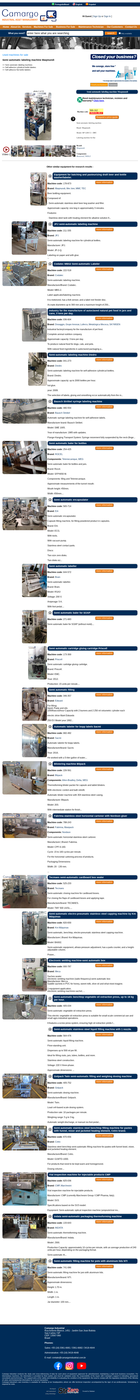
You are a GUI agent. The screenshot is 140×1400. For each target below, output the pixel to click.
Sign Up (97, 16)
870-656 (59, 1137)
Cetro (57, 1142)
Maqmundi (81, 148)
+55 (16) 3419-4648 (69, 1353)
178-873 (59, 183)
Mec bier (70, 188)
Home (6, 27)
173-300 (59, 654)
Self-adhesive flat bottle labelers (18, 70)
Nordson (66, 832)
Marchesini (66, 1185)
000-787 (59, 966)
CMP (57, 1185)
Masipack (69, 827)
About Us (16, 27)
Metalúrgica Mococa (98, 324)
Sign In (107, 16)
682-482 (59, 733)
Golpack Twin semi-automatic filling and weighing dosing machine (93, 1076)
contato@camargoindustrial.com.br (69, 1357)
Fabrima (59, 827)
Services (26, 27)
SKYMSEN (114, 324)
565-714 (59, 506)
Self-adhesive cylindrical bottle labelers (20, 67)
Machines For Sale (43, 27)
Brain (57, 577)
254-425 (59, 449)
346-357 (59, 696)
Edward (59, 701)
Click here (99, 101)
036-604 (59, 319)
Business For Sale (65, 27)
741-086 (59, 1267)
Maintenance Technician (91, 27)
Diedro (58, 366)
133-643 (59, 1223)
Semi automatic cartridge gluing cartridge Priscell (78, 648)
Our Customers (115, 27)
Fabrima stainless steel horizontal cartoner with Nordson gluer (90, 816)
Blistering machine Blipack (69, 764)
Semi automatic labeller (63, 566)
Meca (57, 971)
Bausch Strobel (62, 413)
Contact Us (131, 27)
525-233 (59, 883)
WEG (80, 459)
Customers (113, 85)
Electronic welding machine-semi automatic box (77, 960)
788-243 (59, 822)
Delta (78, 780)
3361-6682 (77, 1348)
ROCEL (59, 454)
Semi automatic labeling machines (18, 65)
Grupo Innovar (72, 324)
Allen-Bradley (68, 780)
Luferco (84, 324)
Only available (126, 33)
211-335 (59, 230)
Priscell (58, 659)
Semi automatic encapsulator (71, 499)
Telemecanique (69, 459)
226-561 (59, 770)
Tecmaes (59, 888)
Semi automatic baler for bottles (68, 443)
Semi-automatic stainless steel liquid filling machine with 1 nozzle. (93, 1029)
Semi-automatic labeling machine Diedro (73, 354)
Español (92, 4)
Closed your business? (99, 85)
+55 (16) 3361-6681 (60, 1348)
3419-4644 (89, 1348)
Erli (56, 511)
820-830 (59, 923)
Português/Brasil (62, 4)
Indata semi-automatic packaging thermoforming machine (88, 1216)
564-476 (59, 1036)
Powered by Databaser (89, 1391)
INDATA (59, 1228)
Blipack (58, 775)
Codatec (59, 275)
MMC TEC (81, 188)
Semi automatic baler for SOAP (72, 612)
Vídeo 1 (6, 154)
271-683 (59, 619)
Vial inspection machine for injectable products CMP (79, 1174)
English (79, 4)
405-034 (59, 1006)
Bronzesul (80, 156)
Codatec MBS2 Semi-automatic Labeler (77, 263)
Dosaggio (60, 324)
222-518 (59, 270)
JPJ (57, 235)
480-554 (59, 408)
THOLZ (88, 156)
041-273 (59, 361)
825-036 (59, 1181)
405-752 (59, 1083)
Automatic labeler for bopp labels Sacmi (77, 726)
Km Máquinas (61, 927)
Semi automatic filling (62, 689)
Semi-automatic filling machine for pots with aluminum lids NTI (91, 1261)
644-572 (59, 572)
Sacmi (58, 738)
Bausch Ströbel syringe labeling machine (78, 401)
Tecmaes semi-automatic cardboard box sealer (76, 877)
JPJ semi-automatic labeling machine (76, 224)
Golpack (59, 1088)
